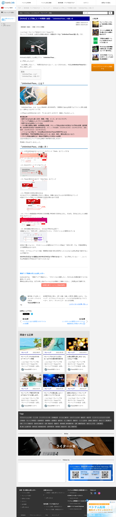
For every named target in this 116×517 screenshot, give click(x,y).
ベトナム (26, 13)
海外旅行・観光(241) (61, 426)
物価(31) (56, 423)
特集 (50, 13)
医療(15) (75, 420)
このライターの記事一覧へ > (78, 304)
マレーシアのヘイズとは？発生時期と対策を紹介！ (106, 24)
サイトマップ (55, 515)
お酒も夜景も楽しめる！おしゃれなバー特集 (76, 358)
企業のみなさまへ (9, 18)
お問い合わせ (6, 25)
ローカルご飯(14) (63, 417)
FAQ (4, 24)
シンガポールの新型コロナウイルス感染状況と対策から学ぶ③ (73, 322)
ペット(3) (35, 417)
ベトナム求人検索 (46, 2)
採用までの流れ (106, 2)
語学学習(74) (50, 426)
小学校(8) (22, 420)
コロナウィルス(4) (75, 417)
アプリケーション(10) (26, 417)
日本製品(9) (55, 417)
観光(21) (83, 417)
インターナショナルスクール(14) (101, 417)
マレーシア (44, 13)
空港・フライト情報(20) (26, 423)
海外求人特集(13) (38, 423)
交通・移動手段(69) (80, 423)
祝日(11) (89, 417)
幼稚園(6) (47, 420)
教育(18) (60, 420)
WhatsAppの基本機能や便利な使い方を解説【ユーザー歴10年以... (106, 48)
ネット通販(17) (68, 420)
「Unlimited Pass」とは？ (29, 74)
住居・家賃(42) (49, 423)
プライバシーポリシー (35, 515)
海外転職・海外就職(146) (66, 423)
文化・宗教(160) (72, 426)
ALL (21, 13)
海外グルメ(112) (91, 423)
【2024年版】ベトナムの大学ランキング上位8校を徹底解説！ (106, 57)
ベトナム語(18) (83, 420)
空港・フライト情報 (38, 27)
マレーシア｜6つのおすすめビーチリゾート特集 (30, 358)
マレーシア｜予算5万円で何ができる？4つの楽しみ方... (30, 394)
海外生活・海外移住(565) (39, 426)
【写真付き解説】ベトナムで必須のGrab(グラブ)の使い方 (106, 40)
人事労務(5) (100, 423)
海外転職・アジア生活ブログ (66, 2)
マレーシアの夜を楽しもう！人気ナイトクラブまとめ (53, 394)
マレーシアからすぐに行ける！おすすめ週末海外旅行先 (53, 358)
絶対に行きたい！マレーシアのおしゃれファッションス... (76, 394)
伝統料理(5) (41, 420)
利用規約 (23, 515)
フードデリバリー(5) (44, 417)
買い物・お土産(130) (25, 426)
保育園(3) (54, 420)
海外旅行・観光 (25, 27)
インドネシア (35, 13)
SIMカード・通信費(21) (105, 420)
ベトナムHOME (26, 2)
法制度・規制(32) (93, 420)
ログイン (86, 2)
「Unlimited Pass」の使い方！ (30, 76)
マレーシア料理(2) (31, 420)
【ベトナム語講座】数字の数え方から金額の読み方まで (106, 32)
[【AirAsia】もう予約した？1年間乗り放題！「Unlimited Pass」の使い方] (32, 314)
